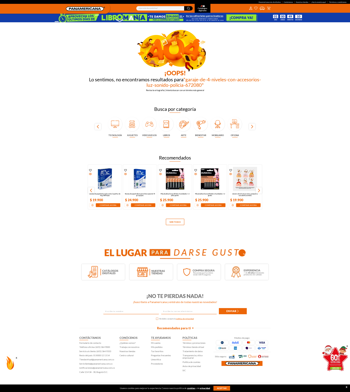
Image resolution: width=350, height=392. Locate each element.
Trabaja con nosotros (129, 347)
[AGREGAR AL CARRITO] (92, 205)
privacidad (205, 388)
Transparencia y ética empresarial (192, 356)
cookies (191, 388)
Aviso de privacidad (192, 366)
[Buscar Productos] (188, 8)
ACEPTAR (222, 388)
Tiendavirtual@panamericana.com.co (96, 359)
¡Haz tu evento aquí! (318, 2)
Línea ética (156, 359)
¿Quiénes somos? (127, 343)
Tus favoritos (157, 351)
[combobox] (164, 8)
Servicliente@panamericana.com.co (96, 363)
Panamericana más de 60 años (270, 2)
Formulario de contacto (90, 343)
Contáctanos (288, 2)
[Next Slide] (252, 127)
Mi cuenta (155, 343)
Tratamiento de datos (193, 351)
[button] (90, 174)
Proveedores (157, 363)
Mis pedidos (157, 347)
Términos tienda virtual (193, 347)
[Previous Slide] (98, 127)
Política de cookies (191, 362)
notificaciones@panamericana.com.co (97, 367)
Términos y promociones (194, 343)
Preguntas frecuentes (161, 355)
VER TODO (175, 222)
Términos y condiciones (338, 2)
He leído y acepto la (176, 319)
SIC (184, 370)
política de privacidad (185, 319)
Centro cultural (126, 355)
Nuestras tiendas (302, 2)
